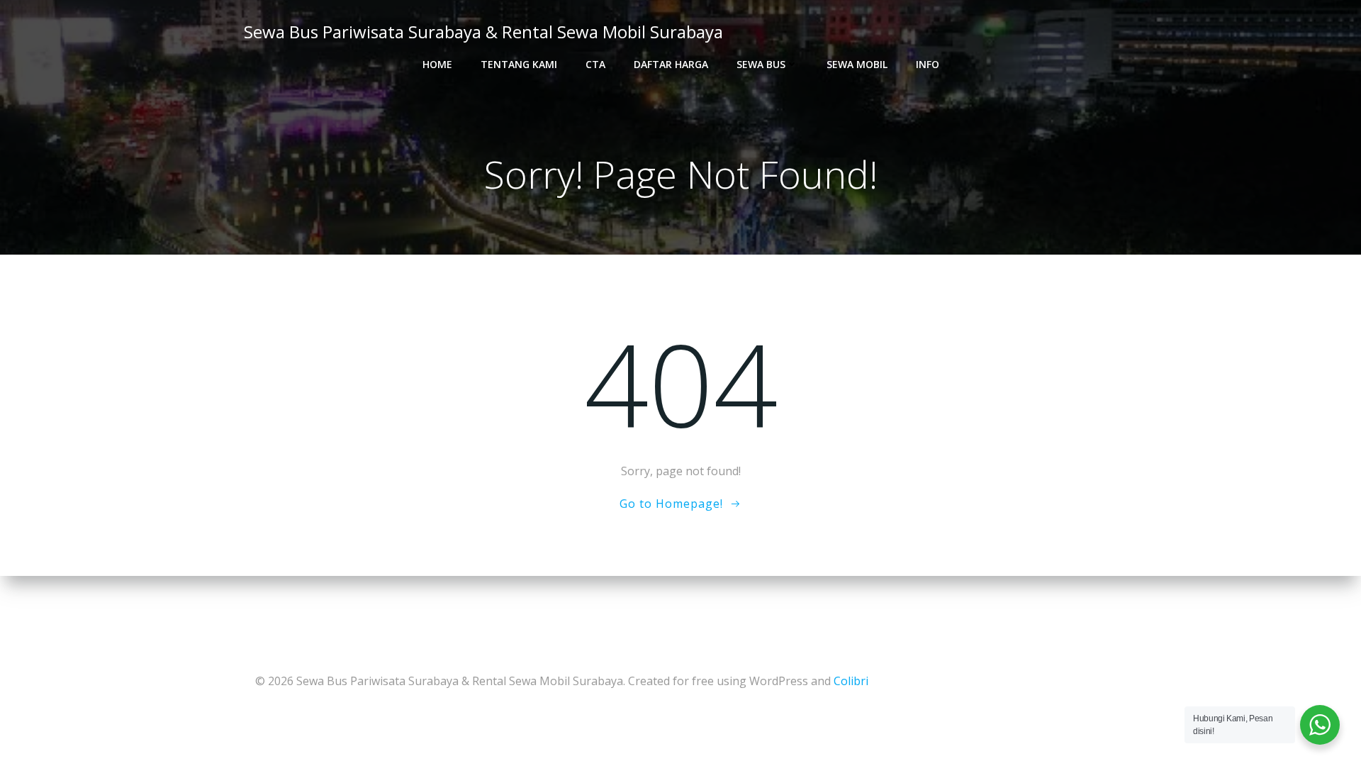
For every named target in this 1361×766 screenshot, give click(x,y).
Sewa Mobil (857, 64)
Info (927, 64)
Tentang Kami (519, 64)
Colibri (851, 681)
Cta (595, 64)
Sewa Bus (760, 64)
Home (437, 64)
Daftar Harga (671, 64)
